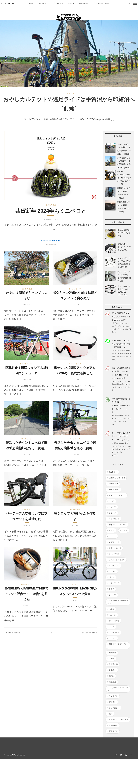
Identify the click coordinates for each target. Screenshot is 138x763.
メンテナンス (26, 509)
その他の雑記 (51, 205)
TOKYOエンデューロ (117, 495)
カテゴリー (42, 3)
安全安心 (112, 653)
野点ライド (113, 731)
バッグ (111, 577)
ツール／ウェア (75, 289)
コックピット (114, 519)
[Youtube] (9, 3)
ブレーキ (112, 595)
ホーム (31, 3)
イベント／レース (27, 363)
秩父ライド (113, 696)
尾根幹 (111, 658)
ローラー (112, 638)
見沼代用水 (113, 725)
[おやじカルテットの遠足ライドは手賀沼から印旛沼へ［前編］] (110, 161)
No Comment (51, 245)
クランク (112, 513)
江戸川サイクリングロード (117, 689)
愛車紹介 (112, 670)
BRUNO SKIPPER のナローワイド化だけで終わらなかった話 (124, 177)
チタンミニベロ (115, 548)
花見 (110, 714)
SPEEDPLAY (114, 490)
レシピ (111, 627)
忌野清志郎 (113, 664)
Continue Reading (51, 240)
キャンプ (112, 507)
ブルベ (111, 589)
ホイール (112, 615)
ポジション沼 (114, 621)
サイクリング (69, 93)
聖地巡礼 (112, 702)
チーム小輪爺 (114, 554)
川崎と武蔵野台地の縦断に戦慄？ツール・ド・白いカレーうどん (121, 371)
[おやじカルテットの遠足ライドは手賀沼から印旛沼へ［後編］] (110, 148)
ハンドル (112, 571)
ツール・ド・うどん (117, 560)
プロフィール (58, 3)
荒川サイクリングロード (118, 720)
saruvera (118, 320)
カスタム (74, 584)
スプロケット (114, 542)
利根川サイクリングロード (117, 645)
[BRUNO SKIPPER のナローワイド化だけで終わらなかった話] (110, 175)
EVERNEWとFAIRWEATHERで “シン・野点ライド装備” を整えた (27, 594)
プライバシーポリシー (101, 3)
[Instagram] (13, 3)
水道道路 (112, 682)
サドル (111, 530)
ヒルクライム (114, 583)
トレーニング (114, 565)
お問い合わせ (84, 3)
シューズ (112, 536)
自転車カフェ (114, 708)
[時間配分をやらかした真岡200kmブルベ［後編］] (110, 192)
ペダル (111, 609)
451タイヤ (113, 472)
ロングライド (114, 632)
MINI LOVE (113, 484)
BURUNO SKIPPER (117, 478)
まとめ (111, 501)
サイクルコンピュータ (117, 525)
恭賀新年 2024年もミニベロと (51, 211)
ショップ (71, 3)
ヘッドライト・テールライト (117, 602)
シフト (124, 530)
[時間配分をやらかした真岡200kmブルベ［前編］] (110, 206)
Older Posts (88, 633)
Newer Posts (13, 633)
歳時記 (111, 676)
